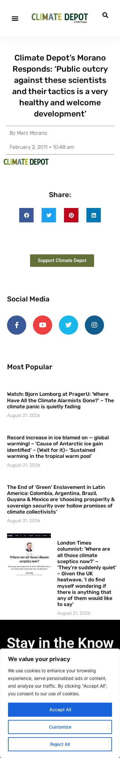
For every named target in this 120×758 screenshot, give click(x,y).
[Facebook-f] (16, 325)
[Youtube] (42, 325)
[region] (60, 703)
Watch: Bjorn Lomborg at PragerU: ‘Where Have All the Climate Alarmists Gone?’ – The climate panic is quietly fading (60, 400)
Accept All (60, 709)
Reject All (60, 744)
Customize (60, 727)
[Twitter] (68, 325)
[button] (15, 18)
